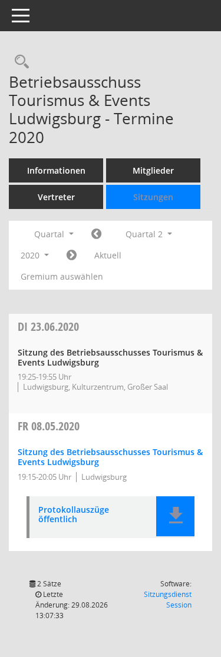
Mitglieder (153, 170)
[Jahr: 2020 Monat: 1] (96, 234)
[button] (175, 516)
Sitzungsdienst (168, 599)
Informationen (56, 170)
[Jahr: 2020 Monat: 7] (71, 255)
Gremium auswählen (62, 276)
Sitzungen (153, 197)
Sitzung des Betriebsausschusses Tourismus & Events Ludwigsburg (110, 456)
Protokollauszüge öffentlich (73, 515)
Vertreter (56, 197)
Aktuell (107, 255)
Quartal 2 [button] (145, 234)
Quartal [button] (50, 234)
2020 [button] (31, 255)
